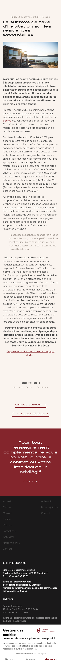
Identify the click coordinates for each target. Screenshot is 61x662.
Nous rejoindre (11, 543)
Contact (7, 549)
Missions (7, 513)
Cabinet (7, 507)
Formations (9, 531)
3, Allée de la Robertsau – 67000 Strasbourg (25, 573)
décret (7, 121)
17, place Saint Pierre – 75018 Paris (20, 609)
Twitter (30, 387)
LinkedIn (18, 387)
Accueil (7, 501)
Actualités (8, 537)
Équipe (7, 519)
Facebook (42, 387)
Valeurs (7, 525)
